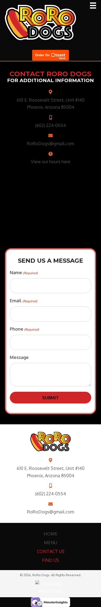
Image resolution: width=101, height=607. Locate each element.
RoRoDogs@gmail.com (50, 143)
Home (51, 533)
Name (24, 272)
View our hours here (50, 161)
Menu (50, 542)
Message (19, 357)
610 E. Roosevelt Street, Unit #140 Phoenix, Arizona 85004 (51, 472)
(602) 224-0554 (50, 125)
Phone (24, 329)
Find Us (50, 560)
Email (23, 300)
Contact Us (50, 551)
